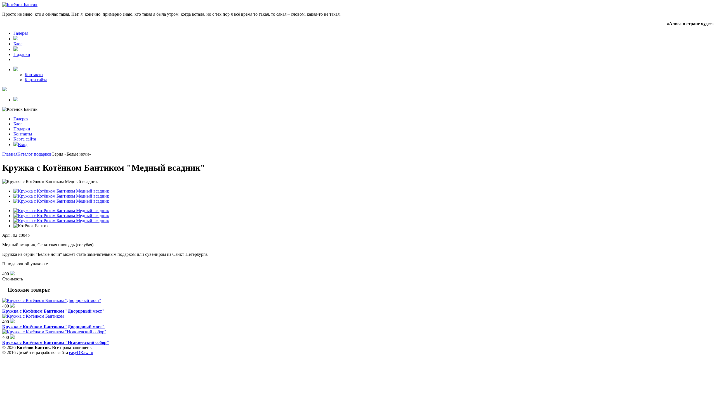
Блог (17, 43)
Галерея (20, 33)
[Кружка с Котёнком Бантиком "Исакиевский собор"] (54, 331)
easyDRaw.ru (81, 352)
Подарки (21, 54)
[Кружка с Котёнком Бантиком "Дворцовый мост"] (51, 300)
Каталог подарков (34, 154)
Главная (9, 154)
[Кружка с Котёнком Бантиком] (33, 316)
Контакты (34, 74)
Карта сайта (36, 79)
